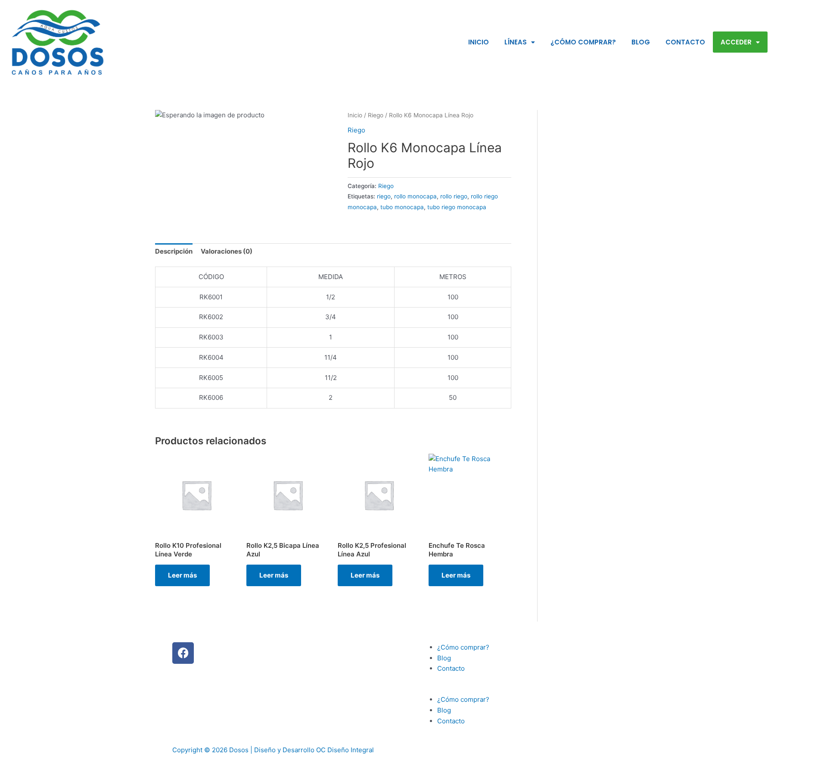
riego (384, 196)
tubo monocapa (402, 207)
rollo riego (453, 196)
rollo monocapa (415, 196)
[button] (536, 689)
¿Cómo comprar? (583, 42)
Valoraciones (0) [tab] (226, 251)
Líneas (515, 42)
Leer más (182, 575)
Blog (640, 42)
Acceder (736, 42)
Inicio (478, 42)
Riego (375, 115)
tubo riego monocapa (456, 207)
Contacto (685, 42)
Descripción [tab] (174, 251)
